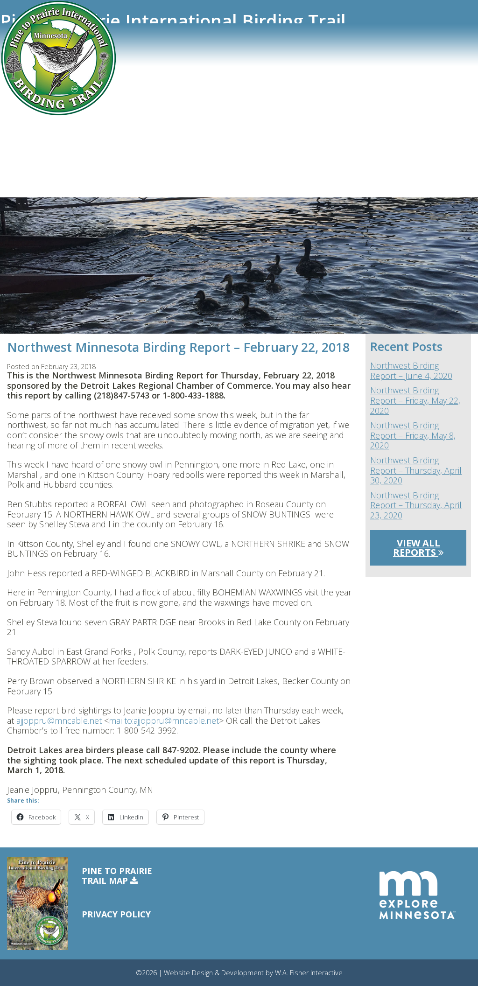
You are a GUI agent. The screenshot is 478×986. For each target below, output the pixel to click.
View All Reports (416, 548)
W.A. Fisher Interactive (309, 972)
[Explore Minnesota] (417, 895)
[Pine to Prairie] (58, 58)
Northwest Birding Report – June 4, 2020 (411, 371)
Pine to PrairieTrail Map (117, 876)
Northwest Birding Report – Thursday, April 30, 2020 (416, 470)
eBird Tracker (29, 111)
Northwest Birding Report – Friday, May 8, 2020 (413, 435)
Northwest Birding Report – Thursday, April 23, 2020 (416, 505)
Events (18, 128)
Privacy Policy (116, 914)
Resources (24, 144)
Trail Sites (24, 78)
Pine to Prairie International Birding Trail (173, 21)
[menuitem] (168, 80)
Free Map (22, 160)
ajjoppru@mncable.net (59, 720)
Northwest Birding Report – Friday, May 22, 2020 (415, 400)
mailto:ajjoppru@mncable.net (164, 720)
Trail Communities (38, 94)
